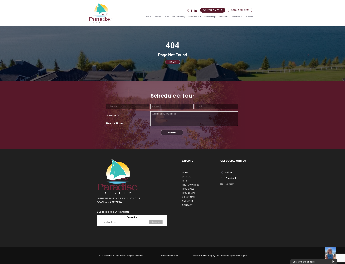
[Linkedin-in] (195, 11)
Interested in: (113, 115)
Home (148, 16)
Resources (193, 16)
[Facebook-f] (192, 11)
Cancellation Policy (169, 255)
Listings (157, 16)
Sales (121, 123)
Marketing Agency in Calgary (233, 255)
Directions (224, 16)
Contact (249, 16)
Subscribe (132, 217)
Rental (111, 123)
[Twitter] (188, 10)
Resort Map (210, 16)
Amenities (237, 16)
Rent (166, 16)
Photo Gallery (178, 16)
